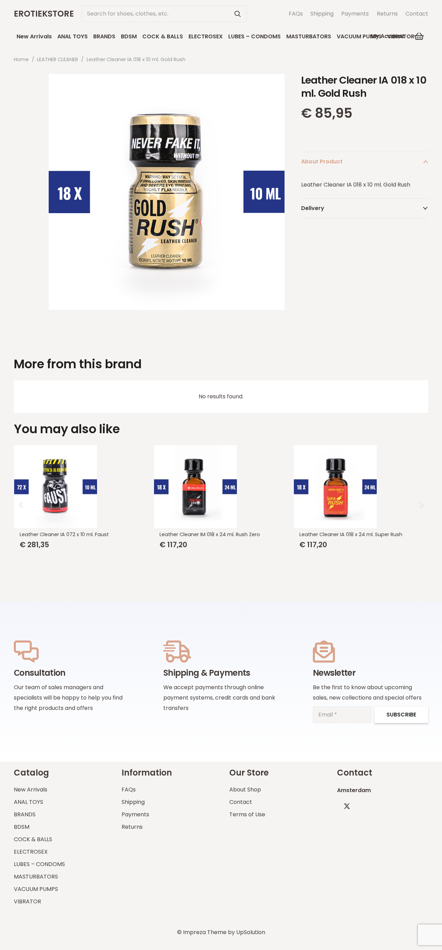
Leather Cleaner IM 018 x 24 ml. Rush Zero (210, 534)
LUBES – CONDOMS (39, 864)
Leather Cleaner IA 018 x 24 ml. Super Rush (350, 534)
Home (21, 59)
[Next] (421, 504)
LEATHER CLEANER (57, 59)
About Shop (245, 790)
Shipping (322, 14)
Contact (416, 14)
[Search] (237, 13)
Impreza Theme (205, 932)
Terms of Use (247, 814)
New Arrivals (30, 790)
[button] (419, 36)
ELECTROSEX (31, 852)
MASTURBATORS (36, 877)
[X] (347, 806)
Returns (387, 14)
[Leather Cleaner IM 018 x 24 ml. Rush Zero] (221, 486)
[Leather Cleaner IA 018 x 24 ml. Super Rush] (361, 486)
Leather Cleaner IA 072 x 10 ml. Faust (64, 534)
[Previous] (20, 504)
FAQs (296, 14)
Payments (355, 14)
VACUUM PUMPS (36, 889)
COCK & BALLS (33, 839)
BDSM (21, 827)
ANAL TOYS (28, 802)
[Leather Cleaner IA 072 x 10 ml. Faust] (81, 486)
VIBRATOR (27, 901)
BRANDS (25, 814)
